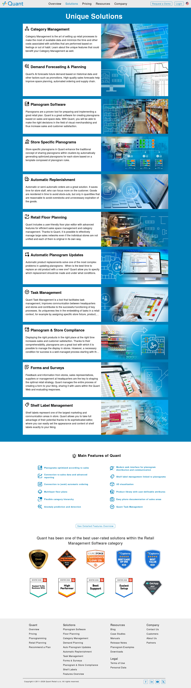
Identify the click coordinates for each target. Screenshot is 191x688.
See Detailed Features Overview (95, 526)
